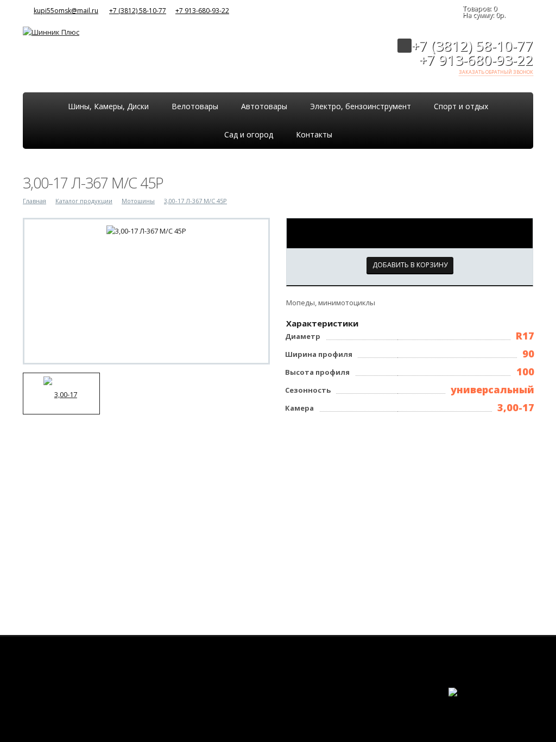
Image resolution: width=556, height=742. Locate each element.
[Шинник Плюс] (51, 31)
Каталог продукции (83, 201)
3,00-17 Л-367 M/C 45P (195, 201)
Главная (34, 201)
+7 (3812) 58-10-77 (137, 10)
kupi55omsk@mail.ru (66, 10)
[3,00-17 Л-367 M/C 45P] (146, 230)
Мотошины (138, 201)
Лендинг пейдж (463, 703)
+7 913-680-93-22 (202, 10)
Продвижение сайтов (509, 698)
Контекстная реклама (509, 703)
